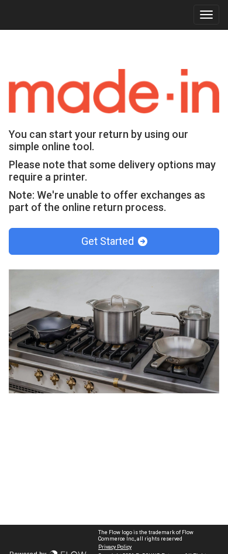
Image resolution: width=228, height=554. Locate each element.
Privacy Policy (115, 547)
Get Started (108, 241)
